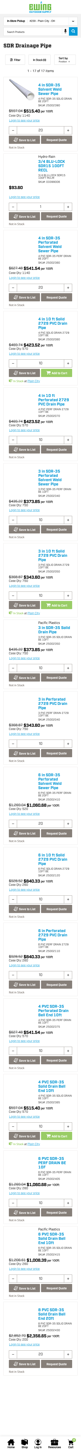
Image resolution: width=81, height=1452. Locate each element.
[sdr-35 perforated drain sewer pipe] (22, 780)
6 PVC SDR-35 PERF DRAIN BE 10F (52, 1163)
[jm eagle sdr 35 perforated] (22, 1163)
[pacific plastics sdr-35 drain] (22, 1239)
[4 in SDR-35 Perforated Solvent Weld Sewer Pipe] (22, 243)
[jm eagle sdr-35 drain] (22, 1087)
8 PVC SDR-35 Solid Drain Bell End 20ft (51, 1314)
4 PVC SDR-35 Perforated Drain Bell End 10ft (53, 1011)
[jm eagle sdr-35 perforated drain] (22, 1011)
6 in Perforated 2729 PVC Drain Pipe (52, 935)
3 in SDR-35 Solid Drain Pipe (54, 630)
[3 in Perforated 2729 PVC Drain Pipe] (22, 704)
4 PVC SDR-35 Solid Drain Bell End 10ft (51, 1086)
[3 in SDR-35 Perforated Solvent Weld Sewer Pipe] (22, 476)
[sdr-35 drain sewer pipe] (22, 90)
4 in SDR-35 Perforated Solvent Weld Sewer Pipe (50, 245)
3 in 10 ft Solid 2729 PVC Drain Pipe (52, 556)
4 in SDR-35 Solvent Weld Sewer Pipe (50, 89)
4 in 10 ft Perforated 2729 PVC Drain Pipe (53, 400)
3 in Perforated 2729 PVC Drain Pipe (52, 704)
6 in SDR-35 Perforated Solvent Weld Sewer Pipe (50, 782)
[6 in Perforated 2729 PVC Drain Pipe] (22, 936)
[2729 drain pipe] (22, 324)
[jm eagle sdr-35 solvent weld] (22, 1315)
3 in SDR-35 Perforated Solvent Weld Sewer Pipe (50, 478)
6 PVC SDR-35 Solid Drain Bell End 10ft (51, 1239)
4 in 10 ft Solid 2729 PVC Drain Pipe (52, 323)
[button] (13, 130)
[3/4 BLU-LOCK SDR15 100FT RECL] (22, 166)
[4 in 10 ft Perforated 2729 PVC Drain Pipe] (22, 400)
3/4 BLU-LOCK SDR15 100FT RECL (51, 166)
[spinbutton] (40, 130)
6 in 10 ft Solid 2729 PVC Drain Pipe (52, 859)
